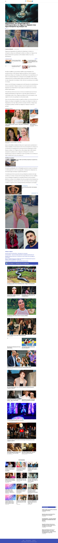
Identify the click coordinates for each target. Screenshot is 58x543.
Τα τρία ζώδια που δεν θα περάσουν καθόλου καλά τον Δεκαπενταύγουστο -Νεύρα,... (9, 501)
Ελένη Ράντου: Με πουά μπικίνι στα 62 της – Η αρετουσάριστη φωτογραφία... (10, 469)
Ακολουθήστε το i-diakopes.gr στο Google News (18, 263)
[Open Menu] (5, 1)
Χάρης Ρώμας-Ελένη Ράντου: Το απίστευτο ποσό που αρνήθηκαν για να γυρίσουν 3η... (10, 480)
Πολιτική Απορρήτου (28, 540)
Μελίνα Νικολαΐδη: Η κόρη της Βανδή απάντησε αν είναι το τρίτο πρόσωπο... (21, 491)
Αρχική (23, 540)
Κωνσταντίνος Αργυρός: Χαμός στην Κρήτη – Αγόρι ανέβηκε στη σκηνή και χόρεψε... (33, 480)
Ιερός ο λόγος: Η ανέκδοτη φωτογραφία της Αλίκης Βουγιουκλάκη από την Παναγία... (33, 491)
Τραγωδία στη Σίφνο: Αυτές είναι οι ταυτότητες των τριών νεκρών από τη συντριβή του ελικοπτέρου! (20, 257)
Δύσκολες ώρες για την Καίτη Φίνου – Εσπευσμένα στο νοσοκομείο (16, 253)
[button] (21, 13)
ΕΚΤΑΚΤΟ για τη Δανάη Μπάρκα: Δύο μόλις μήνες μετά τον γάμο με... (21, 501)
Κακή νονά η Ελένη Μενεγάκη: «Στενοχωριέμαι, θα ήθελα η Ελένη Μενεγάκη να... (21, 469)
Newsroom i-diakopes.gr (9, 49)
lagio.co (36, 541)
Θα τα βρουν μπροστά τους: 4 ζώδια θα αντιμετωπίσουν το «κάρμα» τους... (32, 501)
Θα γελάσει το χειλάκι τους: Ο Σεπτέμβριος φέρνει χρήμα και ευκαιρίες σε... (32, 469)
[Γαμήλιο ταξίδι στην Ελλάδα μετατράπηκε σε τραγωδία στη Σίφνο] (10, 162)
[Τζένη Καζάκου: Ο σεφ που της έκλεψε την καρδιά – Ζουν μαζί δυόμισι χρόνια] (21, 475)
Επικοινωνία (33, 540)
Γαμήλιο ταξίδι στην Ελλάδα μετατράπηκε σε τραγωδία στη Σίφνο (26, 160)
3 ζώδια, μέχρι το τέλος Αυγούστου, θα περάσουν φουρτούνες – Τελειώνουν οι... (10, 491)
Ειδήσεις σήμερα (9, 251)
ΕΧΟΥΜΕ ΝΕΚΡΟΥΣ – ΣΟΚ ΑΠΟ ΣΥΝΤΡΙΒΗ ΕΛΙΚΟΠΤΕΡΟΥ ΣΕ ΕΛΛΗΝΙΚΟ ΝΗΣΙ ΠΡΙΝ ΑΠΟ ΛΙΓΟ (19, 254)
